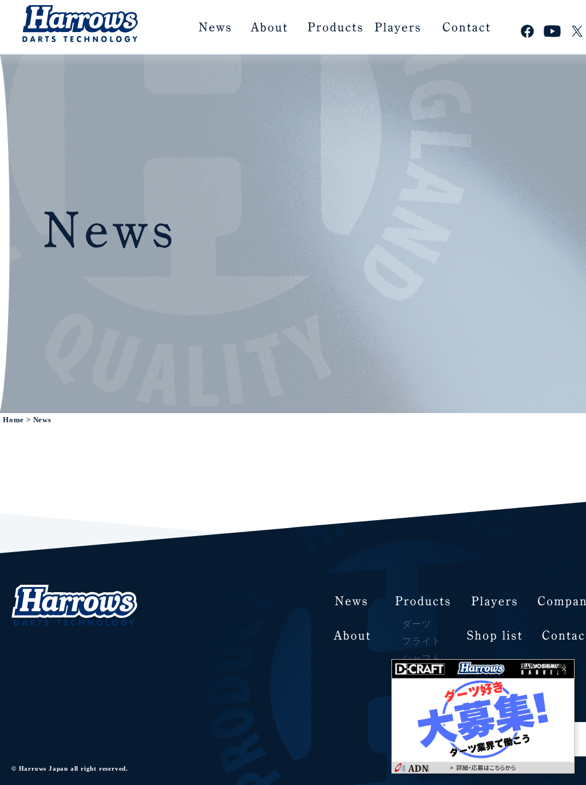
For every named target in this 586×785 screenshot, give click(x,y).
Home (13, 420)
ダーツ (416, 624)
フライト (421, 641)
